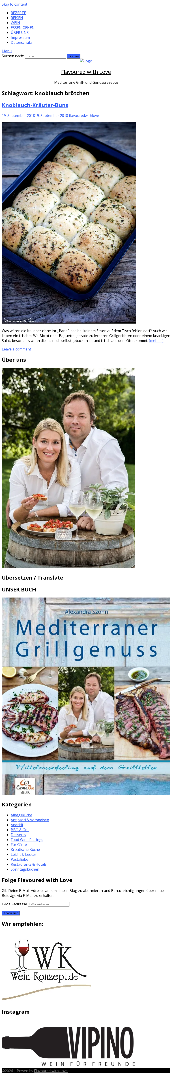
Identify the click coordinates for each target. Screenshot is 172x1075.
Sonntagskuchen (25, 869)
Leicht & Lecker (23, 854)
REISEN (17, 17)
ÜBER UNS (20, 32)
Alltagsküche (21, 814)
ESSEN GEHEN (23, 27)
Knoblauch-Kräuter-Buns (35, 105)
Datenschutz (21, 42)
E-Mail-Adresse (15, 904)
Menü (7, 50)
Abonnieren (11, 913)
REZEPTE (18, 12)
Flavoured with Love (86, 71)
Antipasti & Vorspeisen (30, 819)
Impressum (20, 37)
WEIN (15, 22)
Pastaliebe (19, 859)
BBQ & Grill (20, 829)
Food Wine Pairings (27, 839)
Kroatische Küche (25, 849)
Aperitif (17, 824)
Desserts (18, 834)
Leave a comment (16, 349)
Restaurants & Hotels (29, 864)
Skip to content (14, 4)
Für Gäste (19, 844)
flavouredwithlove (84, 115)
